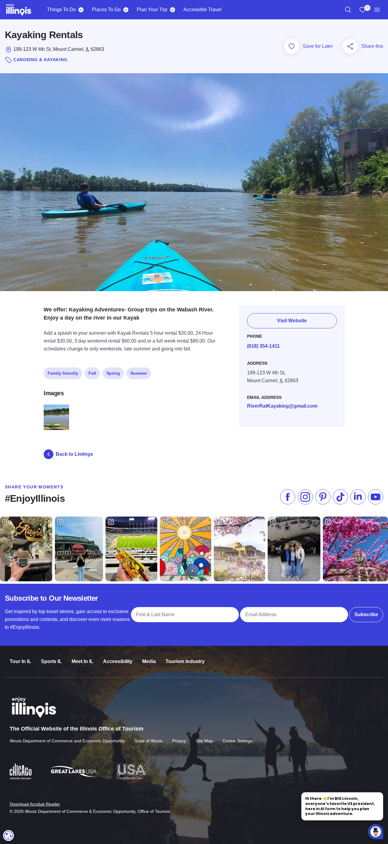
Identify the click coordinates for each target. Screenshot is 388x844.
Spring (113, 373)
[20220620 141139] (56, 417)
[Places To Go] (125, 9)
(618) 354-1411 (263, 346)
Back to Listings (74, 454)
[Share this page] (350, 46)
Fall (92, 373)
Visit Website (292, 320)
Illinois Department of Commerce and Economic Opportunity (67, 740)
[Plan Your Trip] (172, 9)
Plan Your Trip (152, 9)
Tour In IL (20, 661)
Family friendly (63, 373)
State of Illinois (148, 740)
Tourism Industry (185, 661)
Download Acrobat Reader (35, 804)
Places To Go (106, 9)
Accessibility (117, 661)
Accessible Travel (202, 9)
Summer (138, 373)
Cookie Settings (237, 740)
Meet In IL (82, 661)
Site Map (204, 740)
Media (149, 661)
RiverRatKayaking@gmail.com (282, 406)
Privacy (179, 740)
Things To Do (61, 9)
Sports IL (51, 661)
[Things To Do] (81, 9)
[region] (348, 10)
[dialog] (8, 835)
